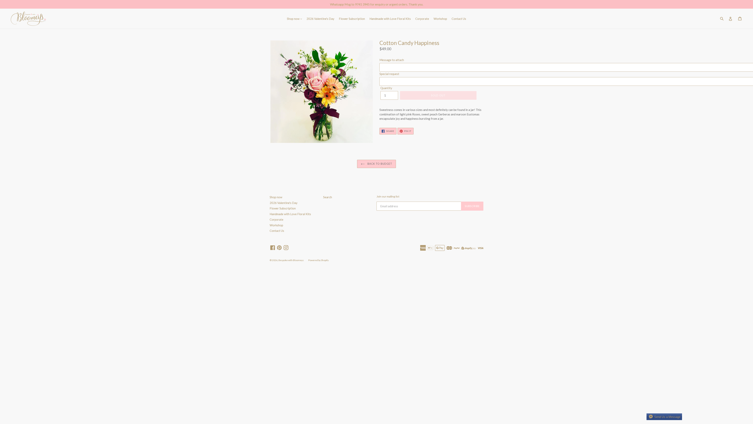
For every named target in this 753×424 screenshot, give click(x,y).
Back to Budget (379, 163)
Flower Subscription (352, 18)
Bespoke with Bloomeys (291, 260)
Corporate (422, 18)
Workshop (440, 18)
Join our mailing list (387, 196)
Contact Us (459, 18)
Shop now (293, 18)
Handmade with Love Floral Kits (390, 18)
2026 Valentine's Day (320, 18)
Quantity (386, 88)
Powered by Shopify (318, 260)
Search (327, 197)
